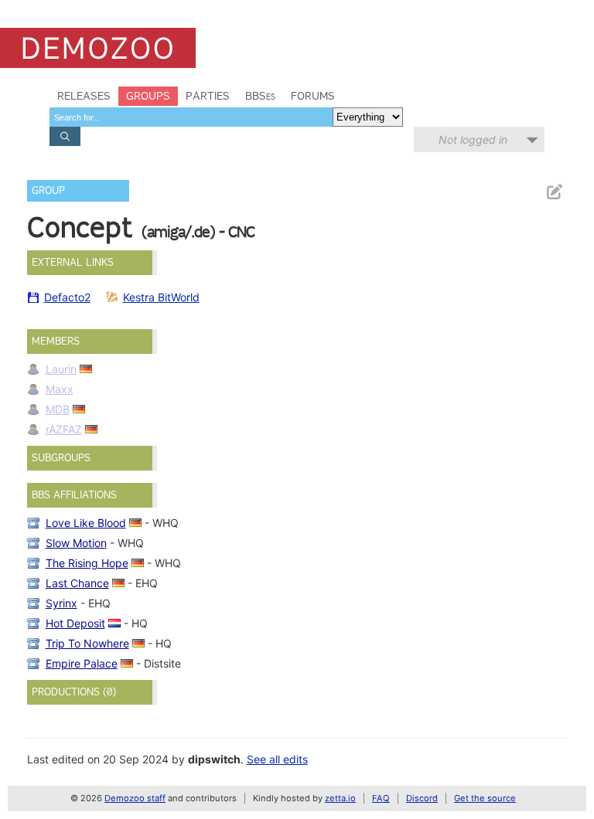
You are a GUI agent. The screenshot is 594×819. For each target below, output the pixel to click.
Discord (422, 798)
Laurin (61, 369)
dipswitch (214, 759)
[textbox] (191, 117)
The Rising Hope (87, 562)
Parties (208, 96)
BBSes (260, 96)
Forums (313, 96)
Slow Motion (76, 542)
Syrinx (61, 603)
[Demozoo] (98, 48)
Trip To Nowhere (87, 643)
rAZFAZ (64, 429)
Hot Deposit (75, 623)
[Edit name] (554, 192)
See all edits (277, 759)
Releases (84, 96)
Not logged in (473, 139)
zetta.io (340, 798)
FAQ (381, 798)
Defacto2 (67, 297)
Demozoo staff (135, 798)
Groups (148, 96)
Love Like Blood (86, 522)
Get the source (485, 798)
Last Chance (77, 583)
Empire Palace (82, 663)
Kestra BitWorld (161, 297)
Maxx (59, 389)
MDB (58, 409)
